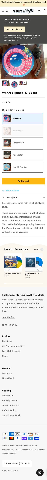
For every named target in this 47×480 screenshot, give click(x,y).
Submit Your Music (11, 415)
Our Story (7, 373)
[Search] (8, 11)
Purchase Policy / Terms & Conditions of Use (19, 445)
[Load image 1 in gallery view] (23, 61)
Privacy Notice (7, 449)
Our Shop (7, 341)
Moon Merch (8, 378)
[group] (13, 267)
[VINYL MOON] (23, 11)
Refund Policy (9, 410)
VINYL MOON (13, 470)
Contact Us (7, 395)
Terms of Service (10, 405)
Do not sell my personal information (30, 449)
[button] (7, 268)
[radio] (22, 118)
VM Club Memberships (13, 346)
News (5, 356)
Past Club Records (11, 351)
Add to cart (23, 181)
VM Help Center (10, 400)
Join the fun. (8, 317)
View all (36, 249)
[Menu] (3, 11)
